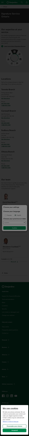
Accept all (15, 430)
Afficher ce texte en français (10, 421)
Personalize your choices (14, 426)
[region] (14, 420)
